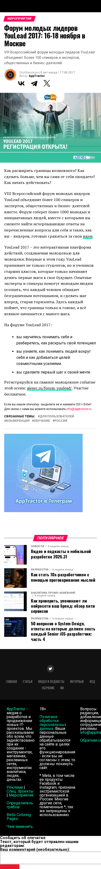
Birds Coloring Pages (19, 816)
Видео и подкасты (51, 681)
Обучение (42, 420)
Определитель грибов (20, 805)
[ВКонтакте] (21, 83)
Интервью (77, 681)
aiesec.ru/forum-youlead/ (49, 388)
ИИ (62, 688)
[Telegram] (34, 83)
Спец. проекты (20, 791)
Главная (11, 681)
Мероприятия (21, 795)
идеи (87, 236)
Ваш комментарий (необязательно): (35, 849)
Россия (60, 420)
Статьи (27, 681)
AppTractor (37, 76)
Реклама (15, 787)
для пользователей (57, 416)
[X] (47, 83)
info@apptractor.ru (78, 409)
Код (92, 681)
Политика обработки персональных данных (52, 722)
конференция (17, 420)
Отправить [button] (9, 866)
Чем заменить (20, 826)
